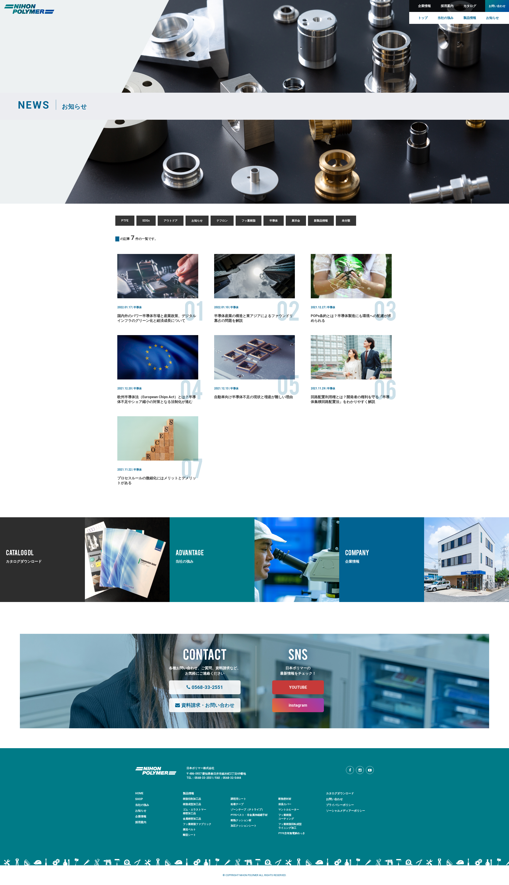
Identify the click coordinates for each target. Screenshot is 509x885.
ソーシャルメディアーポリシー (345, 810)
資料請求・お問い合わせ (208, 705)
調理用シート (238, 798)
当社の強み (142, 804)
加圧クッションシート (243, 825)
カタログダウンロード (340, 793)
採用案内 (140, 822)
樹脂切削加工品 (192, 798)
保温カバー (284, 804)
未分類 (346, 220)
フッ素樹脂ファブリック (197, 824)
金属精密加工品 (192, 818)
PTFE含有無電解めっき (291, 833)
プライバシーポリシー (340, 804)
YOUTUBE (298, 687)
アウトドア (171, 220)
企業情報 (140, 816)
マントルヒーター (288, 809)
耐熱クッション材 (241, 820)
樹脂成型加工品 (192, 804)
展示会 (296, 220)
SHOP (139, 799)
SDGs (146, 220)
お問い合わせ (334, 799)
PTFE (124, 220)
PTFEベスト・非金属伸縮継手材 (249, 814)
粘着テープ (237, 804)
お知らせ (197, 220)
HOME (139, 793)
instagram (298, 705)
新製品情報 (321, 220)
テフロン (222, 220)
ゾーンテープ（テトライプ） (247, 809)
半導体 (273, 220)
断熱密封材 (284, 798)
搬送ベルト (189, 829)
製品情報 (188, 793)
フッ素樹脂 (248, 220)
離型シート (189, 834)
